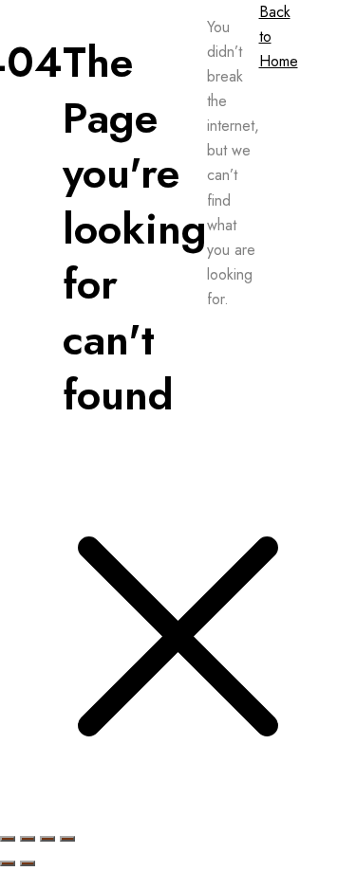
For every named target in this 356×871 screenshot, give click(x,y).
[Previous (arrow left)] (7, 863)
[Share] (47, 839)
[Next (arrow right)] (27, 863)
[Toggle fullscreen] (27, 839)
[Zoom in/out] (7, 839)
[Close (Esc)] (67, 839)
